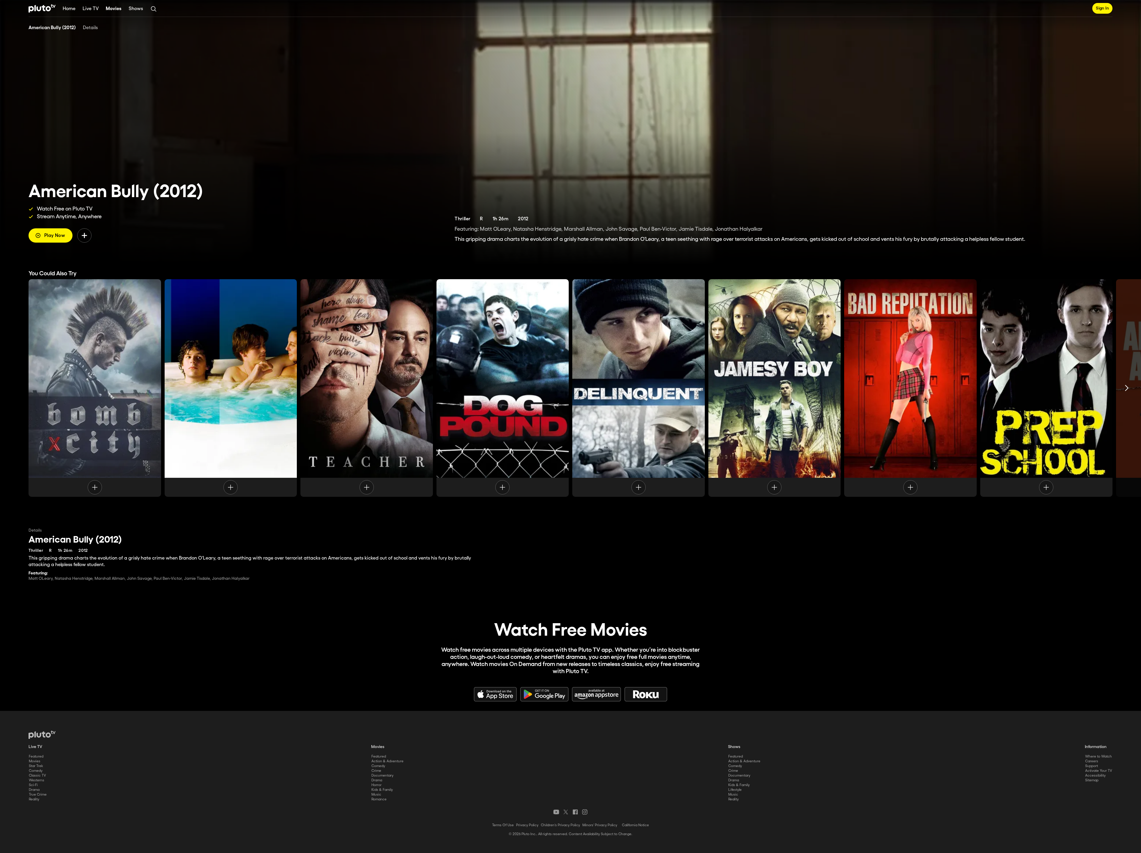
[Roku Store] (646, 694)
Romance (379, 799)
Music (376, 795)
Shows (136, 8)
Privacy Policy (527, 825)
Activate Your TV (1098, 771)
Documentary (382, 775)
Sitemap (1092, 780)
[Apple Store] (495, 694)
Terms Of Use (503, 825)
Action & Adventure (387, 761)
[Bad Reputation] (910, 388)
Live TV (91, 8)
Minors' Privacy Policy (599, 825)
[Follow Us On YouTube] (556, 812)
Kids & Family (382, 790)
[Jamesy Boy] (774, 388)
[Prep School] (1046, 388)
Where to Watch (1098, 756)
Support (1091, 766)
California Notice (635, 825)
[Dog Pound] (502, 388)
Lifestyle (735, 790)
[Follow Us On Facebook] (575, 812)
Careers (1091, 761)
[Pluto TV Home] (42, 8)
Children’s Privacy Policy (560, 825)
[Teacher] (366, 388)
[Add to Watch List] (84, 235)
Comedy (35, 771)
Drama (34, 790)
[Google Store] (544, 694)
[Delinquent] (638, 388)
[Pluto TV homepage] (42, 735)
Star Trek (36, 766)
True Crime (38, 795)
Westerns (36, 780)
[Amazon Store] (596, 694)
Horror (376, 785)
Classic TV (37, 775)
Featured (36, 756)
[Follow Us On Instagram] (585, 812)
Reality (34, 799)
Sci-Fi (33, 785)
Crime (376, 771)
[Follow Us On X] (566, 812)
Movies (114, 8)
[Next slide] (1126, 388)
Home (69, 8)
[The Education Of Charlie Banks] (231, 388)
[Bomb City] (95, 388)
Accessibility (1095, 775)
